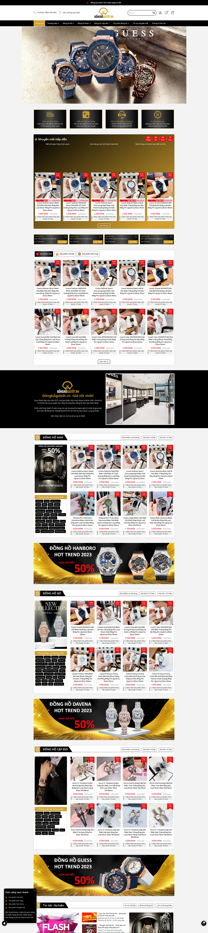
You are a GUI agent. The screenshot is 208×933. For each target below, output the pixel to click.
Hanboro (39, 501)
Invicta (47, 514)
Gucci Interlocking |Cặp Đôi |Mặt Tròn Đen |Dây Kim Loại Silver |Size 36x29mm (161, 785)
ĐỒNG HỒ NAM (53, 437)
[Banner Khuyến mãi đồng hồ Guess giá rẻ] (104, 875)
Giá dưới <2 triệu (149, 437)
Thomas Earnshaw (47, 531)
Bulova (44, 524)
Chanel (38, 670)
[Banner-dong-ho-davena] (104, 65)
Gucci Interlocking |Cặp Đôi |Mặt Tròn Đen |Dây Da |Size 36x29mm (82, 832)
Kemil (48, 660)
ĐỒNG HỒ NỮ (52, 593)
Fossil (38, 504)
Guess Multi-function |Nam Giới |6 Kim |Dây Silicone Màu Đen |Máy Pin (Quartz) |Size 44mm (161, 521)
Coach (49, 677)
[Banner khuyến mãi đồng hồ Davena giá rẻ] (104, 719)
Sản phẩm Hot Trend (16, 904)
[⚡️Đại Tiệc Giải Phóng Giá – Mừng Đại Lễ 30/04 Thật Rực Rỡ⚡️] (89, 917)
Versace (49, 511)
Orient (49, 521)
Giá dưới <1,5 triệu (148, 593)
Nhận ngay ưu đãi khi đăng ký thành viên (104, 144)
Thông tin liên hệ (158, 23)
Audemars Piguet (41, 528)
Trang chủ (39, 23)
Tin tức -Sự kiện (53, 905)
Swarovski (58, 680)
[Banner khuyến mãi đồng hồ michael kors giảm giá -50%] (139, 158)
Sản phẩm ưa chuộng (130, 437)
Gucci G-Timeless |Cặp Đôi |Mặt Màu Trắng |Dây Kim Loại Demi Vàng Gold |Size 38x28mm (135, 833)
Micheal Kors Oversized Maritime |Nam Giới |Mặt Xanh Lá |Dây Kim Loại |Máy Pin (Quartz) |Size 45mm (108, 521)
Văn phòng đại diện (71, 12)
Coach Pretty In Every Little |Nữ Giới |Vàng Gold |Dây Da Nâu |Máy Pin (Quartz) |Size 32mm (134, 677)
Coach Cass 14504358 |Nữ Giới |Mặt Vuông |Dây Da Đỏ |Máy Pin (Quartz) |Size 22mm (104, 339)
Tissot (63, 521)
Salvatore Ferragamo (57, 528)
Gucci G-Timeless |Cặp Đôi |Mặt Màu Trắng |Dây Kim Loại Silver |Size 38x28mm (161, 832)
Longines (62, 514)
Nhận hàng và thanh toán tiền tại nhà (58, 144)
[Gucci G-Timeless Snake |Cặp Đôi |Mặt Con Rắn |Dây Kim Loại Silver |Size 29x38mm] (109, 769)
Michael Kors (55, 501)
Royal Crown (60, 664)
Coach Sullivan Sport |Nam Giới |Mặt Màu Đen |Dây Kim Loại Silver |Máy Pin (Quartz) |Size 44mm (48, 206)
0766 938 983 (50, 12)
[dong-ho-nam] (51, 469)
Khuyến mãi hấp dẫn (52, 139)
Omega (56, 521)
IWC (37, 531)
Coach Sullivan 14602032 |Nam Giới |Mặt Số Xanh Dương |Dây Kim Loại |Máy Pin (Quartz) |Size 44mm (76, 206)
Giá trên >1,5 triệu (165, 593)
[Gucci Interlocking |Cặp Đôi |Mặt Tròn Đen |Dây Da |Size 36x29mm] (82, 815)
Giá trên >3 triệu (166, 749)
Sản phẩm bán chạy (16, 901)
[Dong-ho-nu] (51, 625)
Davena (47, 657)
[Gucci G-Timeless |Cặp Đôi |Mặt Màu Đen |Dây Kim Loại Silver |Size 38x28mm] (109, 815)
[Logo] (104, 13)
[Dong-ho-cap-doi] (51, 781)
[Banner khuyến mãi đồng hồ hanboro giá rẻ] (104, 563)
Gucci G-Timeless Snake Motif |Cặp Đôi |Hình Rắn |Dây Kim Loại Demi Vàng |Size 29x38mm (82, 786)
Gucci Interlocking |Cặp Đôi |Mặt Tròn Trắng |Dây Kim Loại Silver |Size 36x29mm (135, 785)
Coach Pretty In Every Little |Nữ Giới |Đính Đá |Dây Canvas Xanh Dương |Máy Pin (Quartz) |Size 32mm (161, 677)
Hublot (38, 518)
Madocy (55, 657)
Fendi (49, 667)
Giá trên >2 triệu (166, 437)
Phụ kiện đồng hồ (120, 23)
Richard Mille (60, 524)
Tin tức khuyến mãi (140, 23)
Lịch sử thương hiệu (164, 905)
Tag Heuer (52, 518)
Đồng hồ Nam (83, 23)
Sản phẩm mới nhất (16, 897)
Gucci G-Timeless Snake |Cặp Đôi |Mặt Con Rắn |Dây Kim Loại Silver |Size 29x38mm (108, 786)
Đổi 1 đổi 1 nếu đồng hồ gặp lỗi (150, 144)
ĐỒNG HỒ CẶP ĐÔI (55, 749)
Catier (51, 524)
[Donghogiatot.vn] (140, 399)
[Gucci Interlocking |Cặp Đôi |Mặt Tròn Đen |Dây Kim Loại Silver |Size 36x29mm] (161, 769)
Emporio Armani (54, 508)
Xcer (50, 684)
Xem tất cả (104, 226)
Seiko (50, 504)
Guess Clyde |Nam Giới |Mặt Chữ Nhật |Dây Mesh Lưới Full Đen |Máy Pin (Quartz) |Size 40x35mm (135, 521)
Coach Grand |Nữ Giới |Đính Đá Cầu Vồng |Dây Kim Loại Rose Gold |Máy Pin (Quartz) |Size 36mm (47, 340)
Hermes (55, 667)
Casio (44, 504)
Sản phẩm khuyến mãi (17, 907)
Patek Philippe (60, 531)
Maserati (39, 514)
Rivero (51, 664)
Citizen (57, 504)
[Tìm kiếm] (154, 13)
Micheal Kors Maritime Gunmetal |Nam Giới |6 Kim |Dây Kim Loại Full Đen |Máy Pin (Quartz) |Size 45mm (82, 521)
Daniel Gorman (41, 508)
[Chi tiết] (65, 236)
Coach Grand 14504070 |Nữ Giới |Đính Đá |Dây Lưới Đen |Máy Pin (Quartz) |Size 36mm (160, 205)
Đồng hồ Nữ (68, 23)
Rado (38, 524)
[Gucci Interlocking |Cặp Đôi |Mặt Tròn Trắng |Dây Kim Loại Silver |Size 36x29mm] (135, 769)
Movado (54, 514)
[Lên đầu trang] (204, 917)
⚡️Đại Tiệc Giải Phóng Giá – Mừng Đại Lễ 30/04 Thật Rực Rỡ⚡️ (112, 915)
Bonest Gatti (40, 511)
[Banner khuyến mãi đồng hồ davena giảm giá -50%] (69, 158)
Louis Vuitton (49, 674)
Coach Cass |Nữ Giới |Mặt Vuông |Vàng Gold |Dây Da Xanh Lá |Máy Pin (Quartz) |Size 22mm (76, 340)
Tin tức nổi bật (130, 905)
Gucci (63, 667)
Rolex (45, 518)
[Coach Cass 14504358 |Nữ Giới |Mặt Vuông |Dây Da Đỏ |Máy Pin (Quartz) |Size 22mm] (104, 322)
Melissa (62, 657)
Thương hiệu (52, 23)
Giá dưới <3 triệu (149, 749)
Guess (47, 501)
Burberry (58, 511)
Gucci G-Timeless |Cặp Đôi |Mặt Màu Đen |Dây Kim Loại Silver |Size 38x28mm (109, 832)
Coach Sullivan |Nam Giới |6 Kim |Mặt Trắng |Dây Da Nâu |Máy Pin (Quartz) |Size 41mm (132, 205)
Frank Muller (40, 521)
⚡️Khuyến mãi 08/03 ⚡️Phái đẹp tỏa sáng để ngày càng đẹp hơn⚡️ (111, 926)
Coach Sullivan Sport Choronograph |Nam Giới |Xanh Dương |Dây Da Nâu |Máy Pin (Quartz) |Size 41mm (104, 206)
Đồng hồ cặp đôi (101, 23)
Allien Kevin (40, 660)
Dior (55, 677)
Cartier (45, 823)
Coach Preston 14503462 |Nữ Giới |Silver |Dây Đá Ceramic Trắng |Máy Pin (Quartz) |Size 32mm (82, 677)
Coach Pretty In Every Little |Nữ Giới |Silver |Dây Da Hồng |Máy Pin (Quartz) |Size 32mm (109, 677)
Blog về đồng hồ (146, 905)
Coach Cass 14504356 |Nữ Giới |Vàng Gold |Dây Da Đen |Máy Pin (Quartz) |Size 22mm (132, 339)
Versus (62, 670)
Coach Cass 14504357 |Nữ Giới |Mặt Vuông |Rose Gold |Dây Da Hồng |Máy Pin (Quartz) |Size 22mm (160, 340)
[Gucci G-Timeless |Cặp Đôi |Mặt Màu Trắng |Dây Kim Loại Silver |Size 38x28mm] (161, 815)
